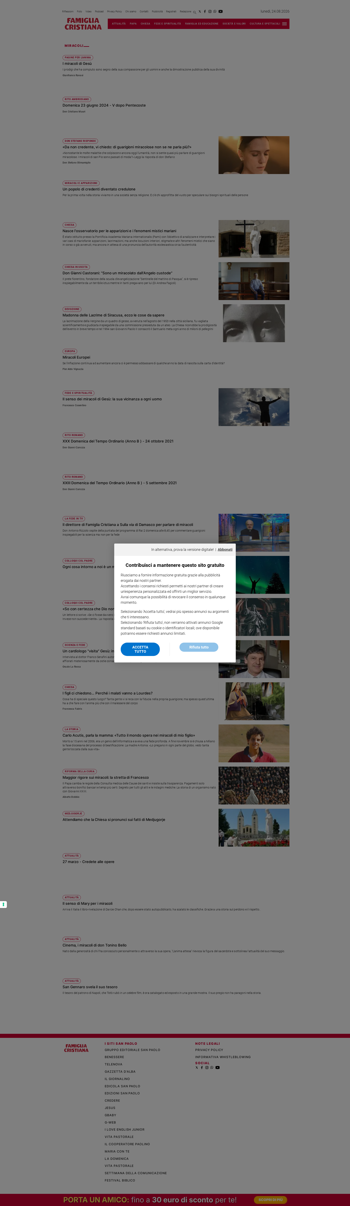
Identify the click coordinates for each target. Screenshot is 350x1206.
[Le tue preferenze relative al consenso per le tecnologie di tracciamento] (3, 904)
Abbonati (225, 549)
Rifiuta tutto (199, 647)
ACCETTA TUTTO (140, 649)
